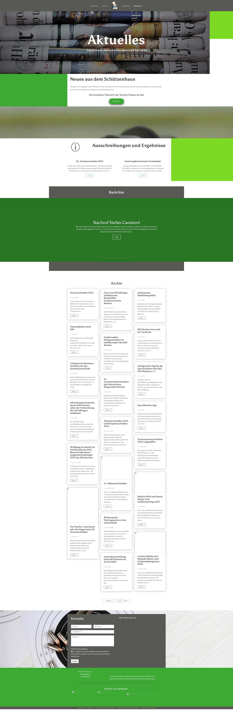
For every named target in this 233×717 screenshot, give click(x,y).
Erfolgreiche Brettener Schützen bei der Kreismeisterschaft (82, 366)
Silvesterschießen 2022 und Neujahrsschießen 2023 (116, 424)
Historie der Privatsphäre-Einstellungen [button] (127, 708)
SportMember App (147, 405)
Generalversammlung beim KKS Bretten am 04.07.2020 (115, 559)
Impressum (90, 708)
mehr (89, 175)
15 (123, 257)
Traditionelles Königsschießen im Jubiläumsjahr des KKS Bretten (115, 341)
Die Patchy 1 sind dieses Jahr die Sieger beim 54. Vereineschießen (82, 529)
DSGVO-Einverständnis (79, 649)
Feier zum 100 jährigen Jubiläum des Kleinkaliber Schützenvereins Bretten (116, 298)
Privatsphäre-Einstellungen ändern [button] (104, 708)
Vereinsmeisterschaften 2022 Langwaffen (150, 440)
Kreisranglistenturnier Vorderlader (143, 161)
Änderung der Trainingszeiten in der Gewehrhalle (115, 520)
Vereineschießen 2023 (81, 292)
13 (120, 257)
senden (74, 661)
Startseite (94, 6)
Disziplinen (126, 6)
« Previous (108, 601)
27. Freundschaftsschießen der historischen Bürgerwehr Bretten (116, 383)
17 (126, 257)
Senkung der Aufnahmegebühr (146, 294)
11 (117, 257)
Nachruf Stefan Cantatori (116, 222)
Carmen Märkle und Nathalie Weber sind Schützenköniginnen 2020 (148, 560)
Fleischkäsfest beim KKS (80, 328)
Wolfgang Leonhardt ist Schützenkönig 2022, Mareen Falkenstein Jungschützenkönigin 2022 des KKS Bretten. (82, 452)
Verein (104, 6)
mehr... (74, 315)
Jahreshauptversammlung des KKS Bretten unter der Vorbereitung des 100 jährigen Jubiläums (82, 407)
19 (129, 257)
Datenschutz (81, 708)
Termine (116, 101)
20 (131, 257)
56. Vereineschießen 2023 (89, 161)
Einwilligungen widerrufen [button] (147, 708)
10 (115, 257)
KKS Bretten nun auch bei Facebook (148, 330)
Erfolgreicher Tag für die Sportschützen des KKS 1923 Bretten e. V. (150, 369)
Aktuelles (137, 6)
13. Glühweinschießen (115, 483)
